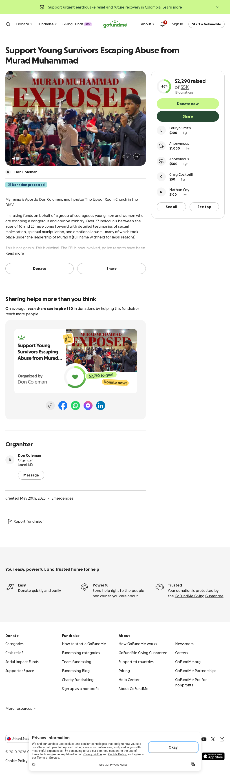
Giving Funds (76, 24)
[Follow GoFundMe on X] (212, 739)
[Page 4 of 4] (24, 158)
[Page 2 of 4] (17, 158)
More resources (18, 708)
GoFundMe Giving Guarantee (199, 596)
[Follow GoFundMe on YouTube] (203, 739)
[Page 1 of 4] (13, 158)
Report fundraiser (28, 521)
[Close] (217, 7)
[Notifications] (162, 24)
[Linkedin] (100, 405)
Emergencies (62, 498)
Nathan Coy (179, 190)
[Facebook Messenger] (88, 405)
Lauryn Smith (180, 128)
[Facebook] (62, 405)
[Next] (136, 156)
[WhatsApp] (75, 405)
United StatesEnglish (29, 739)
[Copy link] (50, 405)
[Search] (8, 24)
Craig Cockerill (181, 174)
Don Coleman (29, 455)
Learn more (172, 7)
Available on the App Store (213, 756)
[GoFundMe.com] (115, 24)
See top (204, 207)
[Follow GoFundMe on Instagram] (221, 739)
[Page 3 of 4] (21, 158)
